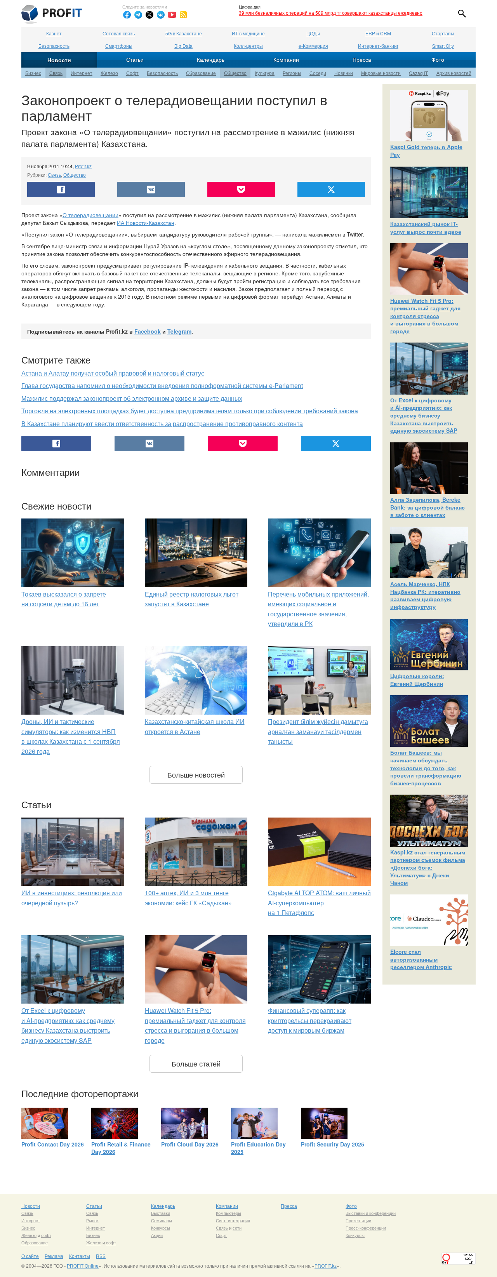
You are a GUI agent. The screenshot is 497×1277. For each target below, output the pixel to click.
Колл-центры (248, 45)
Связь (56, 73)
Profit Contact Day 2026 (52, 1144)
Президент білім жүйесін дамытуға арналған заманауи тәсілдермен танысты (318, 731)
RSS (101, 1256)
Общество (235, 73)
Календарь (210, 59)
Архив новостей (453, 73)
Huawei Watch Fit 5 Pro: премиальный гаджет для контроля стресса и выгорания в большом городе (425, 316)
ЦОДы (313, 33)
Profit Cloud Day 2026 (190, 1144)
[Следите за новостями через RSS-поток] (183, 14)
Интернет (81, 73)
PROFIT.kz (326, 1265)
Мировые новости (381, 73)
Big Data (183, 45)
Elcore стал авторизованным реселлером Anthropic (421, 959)
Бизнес (33, 73)
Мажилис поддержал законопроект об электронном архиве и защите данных (131, 398)
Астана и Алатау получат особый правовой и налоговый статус (112, 373)
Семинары (161, 1220)
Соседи (317, 73)
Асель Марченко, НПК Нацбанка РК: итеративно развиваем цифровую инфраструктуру (425, 595)
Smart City (443, 45)
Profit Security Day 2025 (332, 1144)
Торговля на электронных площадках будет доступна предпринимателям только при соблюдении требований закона (189, 410)
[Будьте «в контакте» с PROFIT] (160, 14)
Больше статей (196, 1063)
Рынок (92, 1220)
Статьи (135, 59)
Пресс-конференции (366, 1228)
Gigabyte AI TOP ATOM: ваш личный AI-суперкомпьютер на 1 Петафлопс (319, 902)
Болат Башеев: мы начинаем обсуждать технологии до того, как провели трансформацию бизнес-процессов (425, 767)
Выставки (160, 1213)
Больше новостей (196, 774)
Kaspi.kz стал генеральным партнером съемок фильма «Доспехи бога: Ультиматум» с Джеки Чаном (427, 867)
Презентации (358, 1220)
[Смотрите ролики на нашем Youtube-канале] (172, 14)
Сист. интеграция (233, 1220)
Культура (265, 73)
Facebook (147, 331)
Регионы (292, 73)
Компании (286, 59)
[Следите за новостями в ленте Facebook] (127, 14)
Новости (59, 60)
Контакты (79, 1256)
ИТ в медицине (248, 33)
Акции (157, 1235)
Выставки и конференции (371, 1213)
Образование (201, 73)
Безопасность (54, 45)
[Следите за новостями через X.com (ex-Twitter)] (149, 14)
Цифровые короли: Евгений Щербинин (417, 679)
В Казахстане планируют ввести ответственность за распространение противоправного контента (162, 423)
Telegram (179, 331)
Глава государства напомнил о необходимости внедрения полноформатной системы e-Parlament (162, 385)
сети (237, 1228)
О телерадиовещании (90, 215)
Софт (132, 73)
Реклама (54, 1256)
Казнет (54, 33)
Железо (109, 73)
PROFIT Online (83, 1265)
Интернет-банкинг (378, 45)
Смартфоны (118, 45)
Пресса (362, 59)
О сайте (30, 1256)
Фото (437, 59)
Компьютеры (228, 1213)
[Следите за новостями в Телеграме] (138, 14)
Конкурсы (160, 1228)
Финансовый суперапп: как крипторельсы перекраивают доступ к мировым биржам (309, 1020)
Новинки (343, 73)
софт (46, 1235)
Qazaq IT (418, 73)
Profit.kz (83, 166)
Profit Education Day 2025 (258, 1148)
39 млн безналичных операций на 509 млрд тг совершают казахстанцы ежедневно (330, 12)
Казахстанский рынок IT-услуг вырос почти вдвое (425, 227)
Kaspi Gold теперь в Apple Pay (426, 150)
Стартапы (443, 33)
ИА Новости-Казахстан (145, 222)
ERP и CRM (378, 33)
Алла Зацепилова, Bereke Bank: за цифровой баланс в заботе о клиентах (427, 507)
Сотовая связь (119, 33)
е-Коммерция (313, 45)
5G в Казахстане (183, 33)
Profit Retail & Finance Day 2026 (121, 1148)
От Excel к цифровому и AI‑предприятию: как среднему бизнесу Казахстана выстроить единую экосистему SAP (423, 415)
